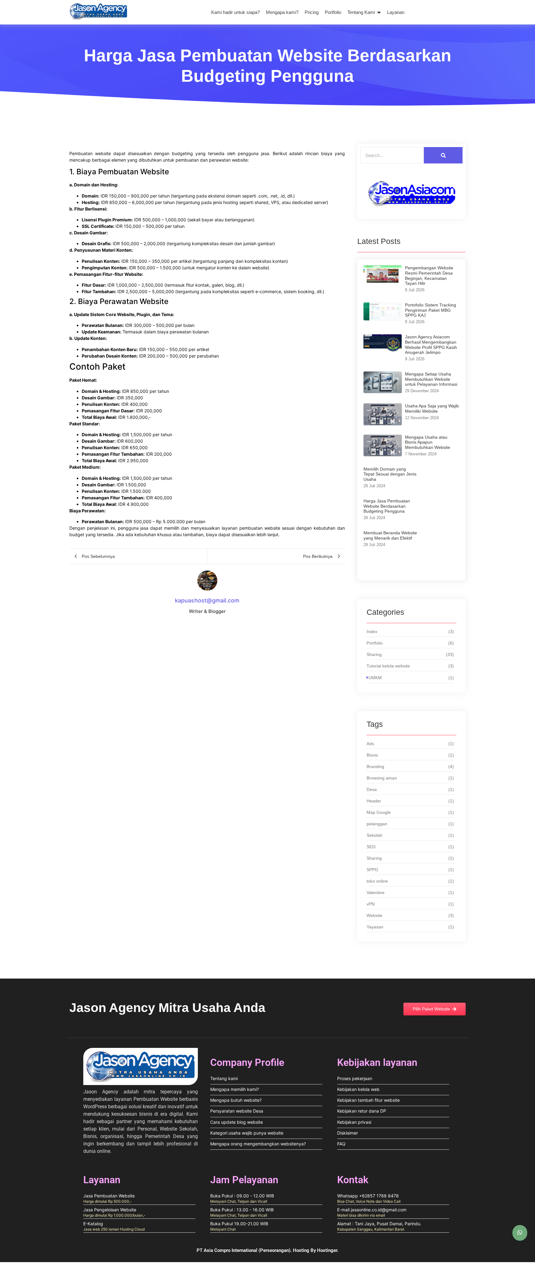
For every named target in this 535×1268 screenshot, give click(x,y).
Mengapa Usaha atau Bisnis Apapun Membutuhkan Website (427, 442)
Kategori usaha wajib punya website (246, 1133)
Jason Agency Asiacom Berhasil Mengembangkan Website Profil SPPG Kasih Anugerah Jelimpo (431, 344)
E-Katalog (93, 1223)
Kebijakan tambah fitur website (368, 1100)
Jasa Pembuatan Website (109, 1195)
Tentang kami (224, 1078)
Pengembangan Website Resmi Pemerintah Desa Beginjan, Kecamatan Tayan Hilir (429, 275)
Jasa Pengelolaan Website (109, 1209)
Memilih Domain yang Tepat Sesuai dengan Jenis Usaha (389, 474)
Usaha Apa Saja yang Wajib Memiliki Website (432, 408)
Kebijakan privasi (354, 1122)
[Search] (443, 155)
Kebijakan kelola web (358, 1089)
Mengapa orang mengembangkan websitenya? (258, 1143)
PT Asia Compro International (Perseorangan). (245, 1250)
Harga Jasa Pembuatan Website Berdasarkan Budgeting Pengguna (386, 506)
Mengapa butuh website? (236, 1100)
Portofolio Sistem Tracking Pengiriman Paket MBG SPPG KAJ (430, 310)
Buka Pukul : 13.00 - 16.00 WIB (242, 1209)
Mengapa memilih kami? (234, 1089)
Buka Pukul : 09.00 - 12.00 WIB (242, 1195)
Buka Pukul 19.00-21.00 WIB (239, 1223)
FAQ (341, 1143)
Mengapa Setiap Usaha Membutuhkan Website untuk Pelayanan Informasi (431, 379)
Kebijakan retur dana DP (361, 1111)
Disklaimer (347, 1133)
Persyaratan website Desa (236, 1111)
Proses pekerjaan (354, 1078)
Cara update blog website (236, 1122)
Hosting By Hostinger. (315, 1250)
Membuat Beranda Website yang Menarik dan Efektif (390, 535)
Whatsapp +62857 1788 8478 (368, 1195)
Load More (411, 568)
